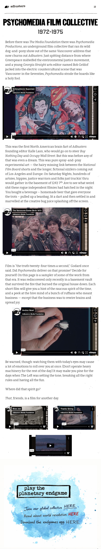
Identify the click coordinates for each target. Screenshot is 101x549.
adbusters (18, 6)
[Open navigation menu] (95, 7)
